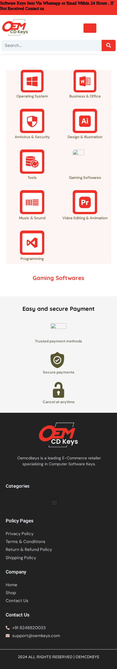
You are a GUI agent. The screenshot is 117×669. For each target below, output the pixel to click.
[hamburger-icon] (89, 28)
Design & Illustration (85, 136)
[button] (54, 502)
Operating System (32, 96)
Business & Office (85, 96)
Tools (32, 177)
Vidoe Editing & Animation (85, 218)
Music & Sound (32, 218)
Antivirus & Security (32, 136)
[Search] (109, 45)
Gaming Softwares (85, 177)
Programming (32, 258)
